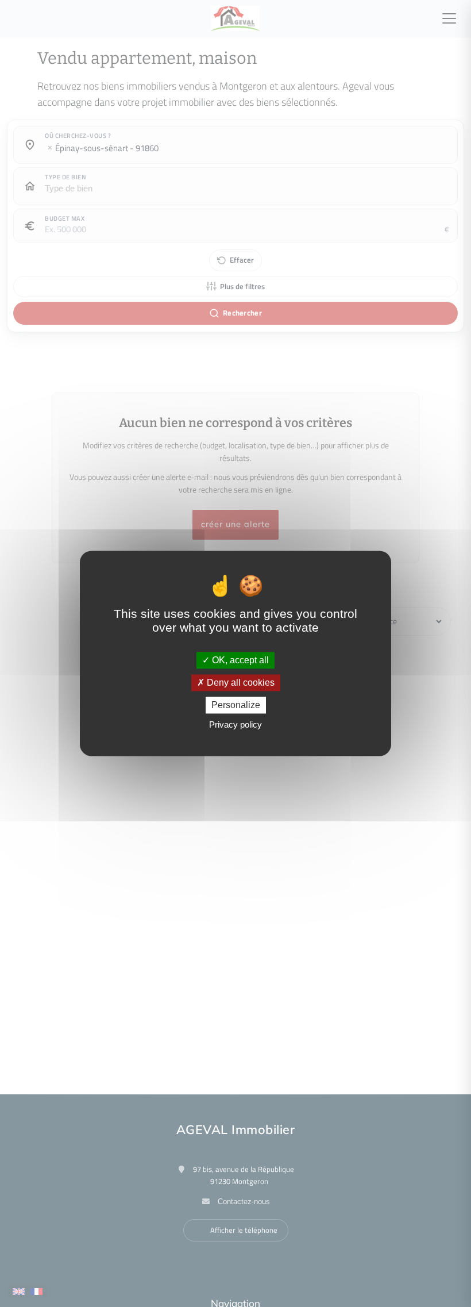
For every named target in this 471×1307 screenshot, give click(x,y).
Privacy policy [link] (235, 725)
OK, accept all (239, 660)
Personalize (235, 705)
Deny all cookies (239, 682)
